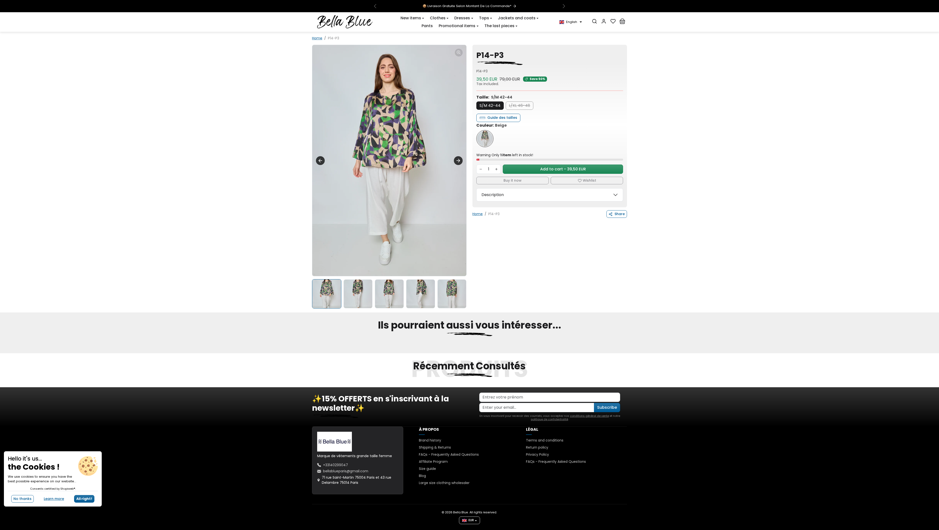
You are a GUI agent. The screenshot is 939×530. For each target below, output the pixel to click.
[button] (412, 18)
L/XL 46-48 (519, 105)
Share (620, 213)
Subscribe (607, 407)
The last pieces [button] (499, 26)
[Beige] (484, 138)
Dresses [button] (462, 18)
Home (317, 38)
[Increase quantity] (496, 169)
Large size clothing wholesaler (444, 482)
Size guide (427, 468)
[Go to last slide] (320, 160)
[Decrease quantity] (480, 169)
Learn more (54, 498)
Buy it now (512, 180)
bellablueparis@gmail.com (345, 471)
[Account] (603, 21)
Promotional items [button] (457, 26)
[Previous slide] (312, 350)
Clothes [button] (438, 18)
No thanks (22, 498)
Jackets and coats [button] (517, 18)
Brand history (430, 440)
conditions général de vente (589, 416)
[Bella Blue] (345, 21)
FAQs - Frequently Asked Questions (449, 454)
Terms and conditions (544, 440)
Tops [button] (484, 18)
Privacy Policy (537, 454)
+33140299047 (335, 465)
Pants (427, 26)
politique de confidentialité (549, 419)
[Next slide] (458, 160)
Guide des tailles (502, 117)
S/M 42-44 (490, 105)
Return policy (537, 447)
